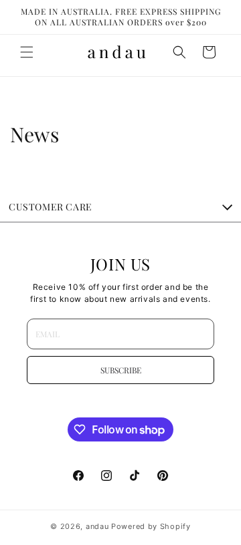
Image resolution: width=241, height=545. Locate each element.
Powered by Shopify (151, 526)
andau (97, 526)
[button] (27, 52)
